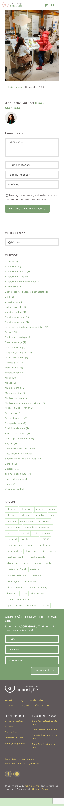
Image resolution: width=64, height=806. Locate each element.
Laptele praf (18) (14, 362)
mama (53, 551)
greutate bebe (29, 539)
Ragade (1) (11, 443)
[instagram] (16, 774)
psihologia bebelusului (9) (19, 438)
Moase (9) (10, 382)
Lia (43, 551)
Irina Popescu (14, 545)
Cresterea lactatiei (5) (17, 317)
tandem (44, 605)
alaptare (12, 509)
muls (48, 563)
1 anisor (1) (11, 261)
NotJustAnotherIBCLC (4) (19, 408)
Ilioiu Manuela (15, 87)
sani (24, 593)
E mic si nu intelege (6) (18, 337)
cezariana (43, 521)
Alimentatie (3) (13, 286)
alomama (12, 515)
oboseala (36, 575)
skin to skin (37, 593)
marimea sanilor (16, 557)
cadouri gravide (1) (15, 307)
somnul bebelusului (18, 599)
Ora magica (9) (13, 413)
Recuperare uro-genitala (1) (20, 453)
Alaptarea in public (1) (17, 271)
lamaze (31, 545)
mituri (26, 563)
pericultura (30, 581)
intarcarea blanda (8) (16, 357)
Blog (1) (9, 296)
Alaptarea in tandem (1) (18, 276)
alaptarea (26, 509)
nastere (34, 569)
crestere (11, 533)
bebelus (11, 521)
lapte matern (14, 551)
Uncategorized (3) (15, 489)
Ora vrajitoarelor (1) (16, 418)
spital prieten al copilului (21, 605)
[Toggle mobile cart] (46, 5)
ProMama (12, 593)
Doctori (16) (11, 332)
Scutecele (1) (12, 468)
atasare (26, 515)
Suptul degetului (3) (16, 478)
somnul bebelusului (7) (18, 473)
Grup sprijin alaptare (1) (18, 352)
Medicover (13, 563)
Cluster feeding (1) (15, 312)
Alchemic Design (40, 789)
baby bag (40, 515)
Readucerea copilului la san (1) (22, 448)
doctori (25, 533)
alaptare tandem (46, 509)
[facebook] (8, 774)
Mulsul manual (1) (15, 387)
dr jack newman (42, 533)
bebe (52, 515)
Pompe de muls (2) (15, 423)
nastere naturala (16, 575)
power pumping (38, 587)
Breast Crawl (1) (14, 301)
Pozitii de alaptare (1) (17, 428)
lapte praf (32, 551)
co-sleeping (13, 527)
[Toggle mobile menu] (60, 5)
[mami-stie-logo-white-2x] (21, 686)
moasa (38, 563)
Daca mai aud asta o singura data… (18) (27, 327)
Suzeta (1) (10, 484)
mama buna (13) (14, 367)
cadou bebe (27, 521)
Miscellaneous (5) (15, 372)
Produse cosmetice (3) (17, 433)
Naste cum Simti (16, 569)
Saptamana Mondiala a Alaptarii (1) (25, 458)
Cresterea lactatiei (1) (17, 322)
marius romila (37, 557)
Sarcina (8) (11, 463)
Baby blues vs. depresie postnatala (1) (26, 291)
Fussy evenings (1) (15, 342)
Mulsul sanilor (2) (15, 393)
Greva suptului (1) (15, 347)
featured (12, 539)
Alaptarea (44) (13, 266)
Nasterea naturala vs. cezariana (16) (25, 403)
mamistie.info (32, 785)
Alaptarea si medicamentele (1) (22, 281)
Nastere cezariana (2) (16, 398)
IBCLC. (46, 539)
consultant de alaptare (38, 527)
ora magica (13, 581)
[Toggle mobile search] (53, 5)
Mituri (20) (11, 377)
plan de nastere (16, 587)
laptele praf (46, 545)
